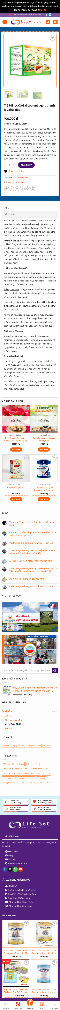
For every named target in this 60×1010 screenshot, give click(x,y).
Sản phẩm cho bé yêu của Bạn (15, 768)
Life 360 (8, 716)
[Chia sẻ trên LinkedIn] (32, 188)
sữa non (46, 745)
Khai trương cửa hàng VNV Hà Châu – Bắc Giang (31, 586)
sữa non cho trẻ (9, 778)
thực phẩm (41, 778)
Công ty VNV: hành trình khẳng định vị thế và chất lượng (32, 523)
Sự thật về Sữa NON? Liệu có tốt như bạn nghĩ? (31, 560)
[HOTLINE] (30, 1003)
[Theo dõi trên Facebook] (4, 869)
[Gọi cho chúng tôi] (15, 869)
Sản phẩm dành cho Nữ (39, 768)
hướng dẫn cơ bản (34, 745)
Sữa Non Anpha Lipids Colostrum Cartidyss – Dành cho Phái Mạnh (44, 489)
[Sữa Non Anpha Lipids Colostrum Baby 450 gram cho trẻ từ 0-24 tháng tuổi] (44, 973)
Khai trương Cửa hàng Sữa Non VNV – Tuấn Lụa (31, 543)
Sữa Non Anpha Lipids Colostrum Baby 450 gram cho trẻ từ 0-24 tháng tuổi (44, 990)
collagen (20, 764)
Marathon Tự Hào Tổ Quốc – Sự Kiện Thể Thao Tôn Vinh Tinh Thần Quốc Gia (33, 534)
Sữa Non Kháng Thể (13, 720)
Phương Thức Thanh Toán (21, 902)
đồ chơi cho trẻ (46, 782)
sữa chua (46, 773)
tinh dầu (24, 782)
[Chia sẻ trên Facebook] (11, 188)
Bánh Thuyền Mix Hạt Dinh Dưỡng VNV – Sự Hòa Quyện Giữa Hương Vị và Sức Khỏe (16, 439)
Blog (10, 855)
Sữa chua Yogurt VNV (16, 487)
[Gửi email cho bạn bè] (22, 188)
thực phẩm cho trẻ (10, 782)
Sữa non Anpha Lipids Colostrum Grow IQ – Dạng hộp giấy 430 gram (44, 951)
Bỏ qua (42, 10)
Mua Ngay (26, 165)
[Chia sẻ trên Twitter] (17, 188)
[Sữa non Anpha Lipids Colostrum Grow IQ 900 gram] (16, 933)
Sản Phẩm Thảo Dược (16, 182)
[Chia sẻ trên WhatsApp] (6, 188)
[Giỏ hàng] (55, 22)
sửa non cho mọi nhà (31, 773)
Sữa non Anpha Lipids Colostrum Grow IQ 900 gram (16, 951)
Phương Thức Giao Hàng (20, 906)
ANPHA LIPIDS (8, 764)
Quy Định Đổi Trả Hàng (19, 898)
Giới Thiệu (13, 851)
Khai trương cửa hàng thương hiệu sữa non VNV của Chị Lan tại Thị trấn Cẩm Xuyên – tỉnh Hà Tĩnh (33, 570)
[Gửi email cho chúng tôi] (10, 869)
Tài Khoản (13, 886)
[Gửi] (55, 670)
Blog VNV (6, 745)
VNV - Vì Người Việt (20, 177)
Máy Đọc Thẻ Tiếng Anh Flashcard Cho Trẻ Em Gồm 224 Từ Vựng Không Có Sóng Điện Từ (16, 990)
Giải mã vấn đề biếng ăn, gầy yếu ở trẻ (26, 578)
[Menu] (4, 22)
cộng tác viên (18, 745)
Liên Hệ (11, 859)
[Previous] (8, 60)
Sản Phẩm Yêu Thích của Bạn (22, 894)
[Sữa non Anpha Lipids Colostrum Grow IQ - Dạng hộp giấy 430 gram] (44, 933)
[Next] (51, 60)
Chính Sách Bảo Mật (17, 863)
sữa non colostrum (27, 778)
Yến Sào (8, 728)
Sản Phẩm (7, 711)
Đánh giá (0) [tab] (10, 214)
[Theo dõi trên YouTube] (20, 869)
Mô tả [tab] (7, 208)
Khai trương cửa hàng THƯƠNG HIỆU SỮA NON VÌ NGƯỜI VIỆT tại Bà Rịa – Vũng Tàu (32, 552)
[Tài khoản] (48, 22)
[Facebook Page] (46, 15)
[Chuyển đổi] (56, 711)
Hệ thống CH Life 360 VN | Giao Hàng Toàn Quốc (26, 15)
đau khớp (33, 782)
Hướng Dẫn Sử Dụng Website (22, 890)
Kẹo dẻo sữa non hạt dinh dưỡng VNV (44, 439)
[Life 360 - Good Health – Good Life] (26, 22)
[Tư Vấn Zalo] (49, 15)
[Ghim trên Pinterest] (27, 188)
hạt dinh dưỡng (32, 764)
